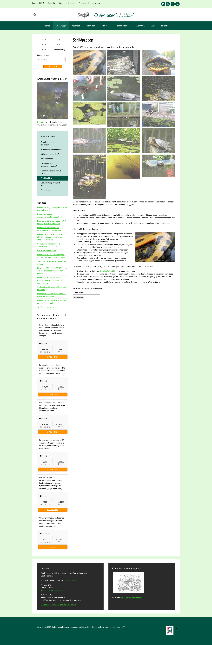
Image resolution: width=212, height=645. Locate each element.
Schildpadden (46, 178)
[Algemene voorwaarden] (70, 605)
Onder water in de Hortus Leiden (51, 172)
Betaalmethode (43, 55)
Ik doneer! (52, 66)
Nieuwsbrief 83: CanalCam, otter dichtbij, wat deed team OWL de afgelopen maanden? (50, 237)
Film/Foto (90, 25)
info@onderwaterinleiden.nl (52, 590)
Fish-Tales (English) (47, 3)
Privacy (73, 605)
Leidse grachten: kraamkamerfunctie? (49, 164)
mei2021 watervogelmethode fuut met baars (44, 116)
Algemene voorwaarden (60, 605)
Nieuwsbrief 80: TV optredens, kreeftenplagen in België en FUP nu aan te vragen (51, 280)
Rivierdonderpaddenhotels (51, 149)
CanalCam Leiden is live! (46, 250)
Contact (62, 3)
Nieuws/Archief (122, 25)
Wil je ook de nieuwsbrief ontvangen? (88, 288)
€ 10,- (44, 40)
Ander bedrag (59, 49)
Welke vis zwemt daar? (50, 154)
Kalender (76, 25)
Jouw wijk (105, 25)
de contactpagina (70, 580)
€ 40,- (59, 40)
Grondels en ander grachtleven (48, 143)
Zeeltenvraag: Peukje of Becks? (50, 184)
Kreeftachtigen (47, 159)
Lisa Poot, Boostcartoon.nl (131, 598)
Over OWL (140, 25)
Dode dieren (45, 190)
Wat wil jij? (61, 25)
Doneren (71, 3)
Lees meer (41, 122)
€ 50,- (59, 45)
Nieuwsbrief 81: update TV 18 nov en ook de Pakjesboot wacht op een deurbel (52, 271)
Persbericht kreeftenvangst (89, 3)
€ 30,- (44, 49)
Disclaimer (45, 605)
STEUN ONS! (52, 357)
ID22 (123, 627)
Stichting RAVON (106, 271)
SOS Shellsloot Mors (45, 307)
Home (47, 25)
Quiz (153, 25)
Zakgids (164, 25)
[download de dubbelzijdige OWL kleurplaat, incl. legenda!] (128, 583)
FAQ (34, 3)
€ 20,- (44, 45)
